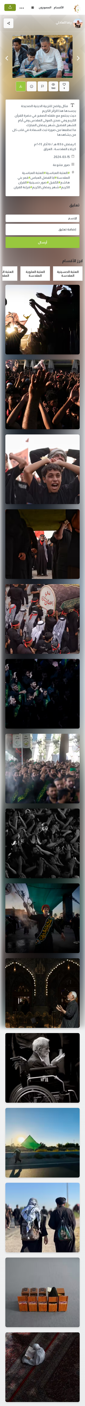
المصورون (45, 7)
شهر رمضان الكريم (46, 187)
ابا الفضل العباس (43, 177)
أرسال (42, 242)
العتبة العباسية (58, 173)
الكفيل (54, 182)
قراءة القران (23, 187)
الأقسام (59, 7)
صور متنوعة (61, 165)
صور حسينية (39, 182)
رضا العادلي (64, 22)
